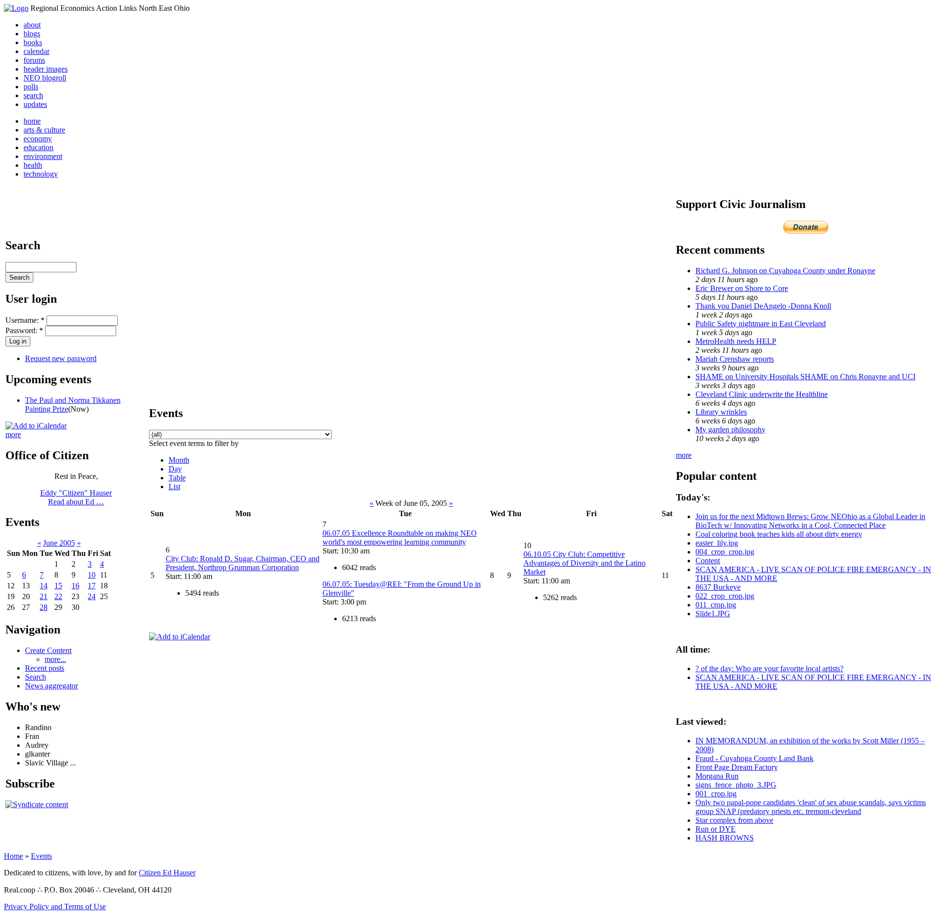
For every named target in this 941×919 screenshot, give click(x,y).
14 (44, 585)
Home (13, 856)
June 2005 (59, 543)
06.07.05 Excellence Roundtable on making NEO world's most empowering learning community (399, 537)
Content (707, 560)
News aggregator (51, 686)
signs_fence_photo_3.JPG (735, 785)
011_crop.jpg (715, 605)
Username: (25, 320)
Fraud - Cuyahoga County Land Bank (754, 758)
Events (41, 856)
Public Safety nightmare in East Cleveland (760, 323)
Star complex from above (734, 820)
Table (177, 477)
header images (46, 69)
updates (35, 104)
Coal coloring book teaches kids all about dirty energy (778, 534)
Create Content (48, 650)
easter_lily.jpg (716, 543)
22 (58, 596)
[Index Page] (16, 8)
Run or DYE (715, 829)
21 (44, 596)
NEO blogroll (45, 78)
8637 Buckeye (718, 587)
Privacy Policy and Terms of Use (55, 906)
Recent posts (44, 668)
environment (43, 156)
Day (175, 469)
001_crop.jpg (716, 793)
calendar (37, 51)
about (32, 25)
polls (31, 86)
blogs (32, 33)
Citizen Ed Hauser (167, 872)
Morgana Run (717, 776)
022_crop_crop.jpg (724, 596)
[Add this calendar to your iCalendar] (36, 425)
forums (34, 60)
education (38, 147)
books (33, 42)
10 (92, 575)
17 (92, 585)
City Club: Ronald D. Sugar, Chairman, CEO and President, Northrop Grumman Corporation (243, 563)
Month (179, 460)
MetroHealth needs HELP (735, 341)
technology (41, 174)
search (33, 95)
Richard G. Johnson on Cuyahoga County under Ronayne (785, 270)
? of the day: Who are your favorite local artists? (769, 668)
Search (35, 677)
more (13, 434)
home (32, 121)
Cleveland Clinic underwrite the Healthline (761, 394)
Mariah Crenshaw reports (734, 359)
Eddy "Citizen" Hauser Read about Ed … (76, 497)
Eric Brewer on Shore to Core (741, 288)
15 (58, 585)
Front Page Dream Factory (736, 767)
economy (38, 138)
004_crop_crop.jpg (724, 552)
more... (55, 659)
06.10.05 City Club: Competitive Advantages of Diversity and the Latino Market (584, 563)
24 (92, 596)
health (33, 165)
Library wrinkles (721, 412)
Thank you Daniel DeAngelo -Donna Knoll (763, 306)
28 (44, 607)
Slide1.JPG (712, 613)
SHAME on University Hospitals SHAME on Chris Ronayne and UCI (805, 376)
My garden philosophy (730, 429)
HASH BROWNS (724, 838)
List (174, 486)
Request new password (61, 358)
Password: (24, 330)
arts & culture (44, 130)
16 (75, 585)
